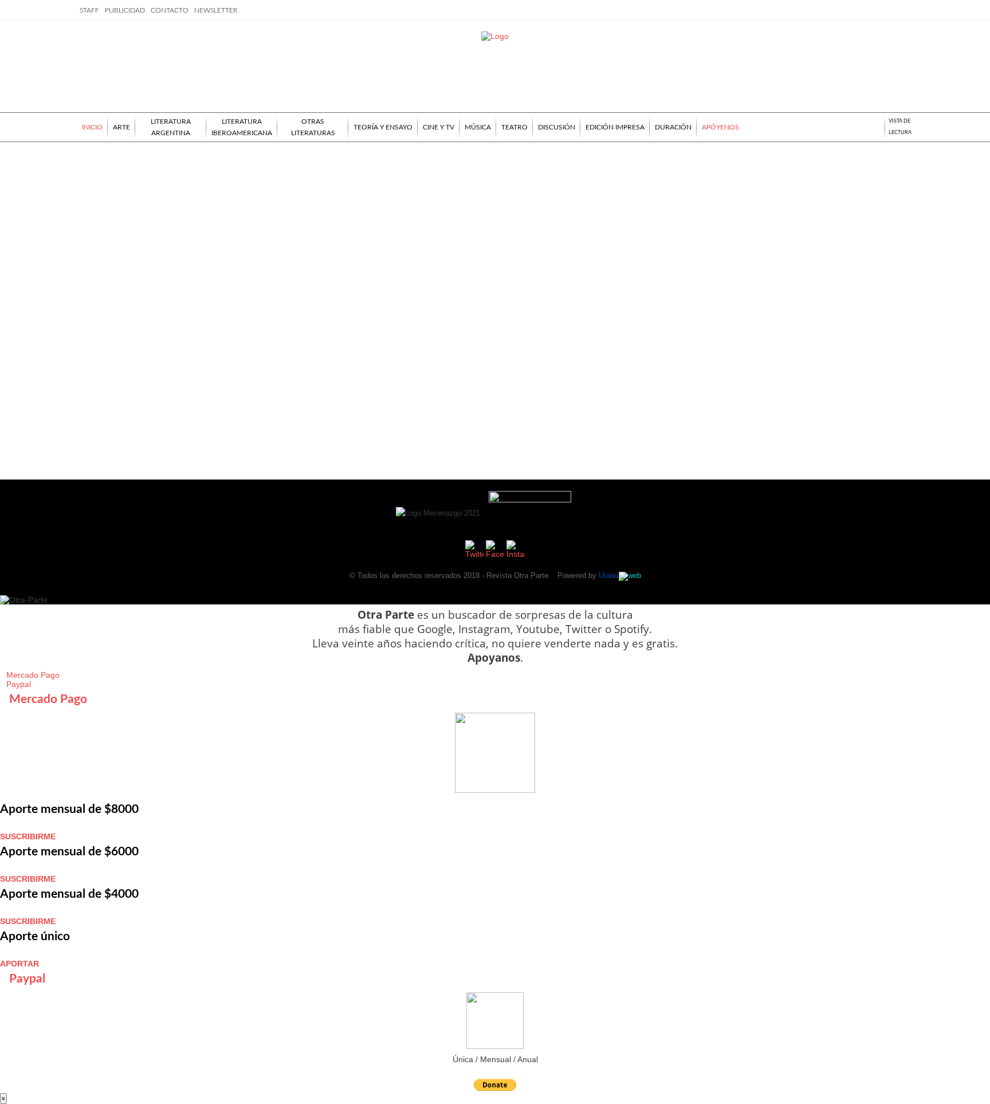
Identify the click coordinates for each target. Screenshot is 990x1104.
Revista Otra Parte (517, 575)
